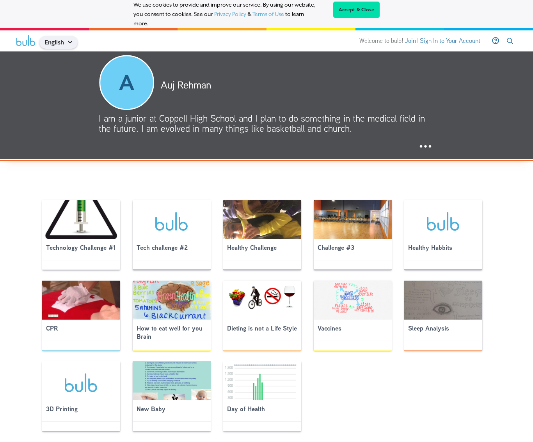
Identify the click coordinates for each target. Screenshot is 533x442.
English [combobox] (54, 42)
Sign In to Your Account (450, 40)
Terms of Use (268, 14)
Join (410, 40)
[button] (73, 42)
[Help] (495, 41)
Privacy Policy (230, 14)
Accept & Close (357, 9)
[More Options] (425, 147)
